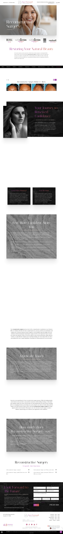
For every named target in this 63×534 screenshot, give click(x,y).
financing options (23, 443)
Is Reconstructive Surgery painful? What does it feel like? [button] (16, 473)
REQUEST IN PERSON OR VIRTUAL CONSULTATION (45, 2)
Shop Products (51, 3)
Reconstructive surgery (29, 521)
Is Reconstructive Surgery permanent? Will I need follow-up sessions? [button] (43, 473)
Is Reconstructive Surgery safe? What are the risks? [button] (44, 469)
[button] (54, 80)
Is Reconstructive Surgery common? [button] (13, 469)
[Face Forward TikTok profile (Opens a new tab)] (29, 524)
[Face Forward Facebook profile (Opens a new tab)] (36, 524)
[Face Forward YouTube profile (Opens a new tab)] (34, 524)
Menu (59, 2)
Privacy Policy (43, 502)
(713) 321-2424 (12, 2)
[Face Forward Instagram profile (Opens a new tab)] (26, 524)
